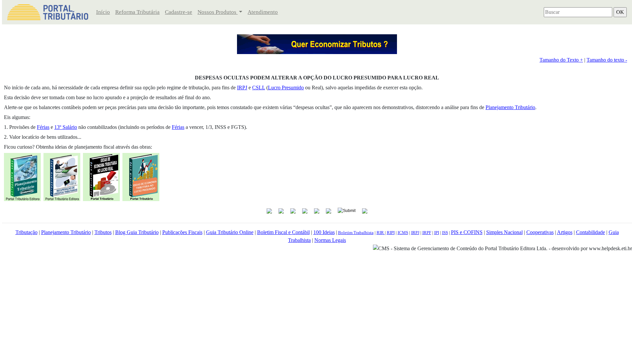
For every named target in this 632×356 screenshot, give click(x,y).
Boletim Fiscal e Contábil (283, 232)
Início (103, 12)
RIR (381, 232)
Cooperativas (540, 232)
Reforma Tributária (137, 12)
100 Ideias (324, 232)
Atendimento (263, 12)
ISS (445, 232)
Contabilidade (590, 232)
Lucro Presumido (286, 87)
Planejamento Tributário (510, 107)
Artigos (564, 232)
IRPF (426, 232)
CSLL (258, 87)
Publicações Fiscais (182, 232)
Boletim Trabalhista (356, 232)
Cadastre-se (178, 12)
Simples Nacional (504, 232)
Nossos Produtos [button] (218, 12)
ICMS (403, 232)
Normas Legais (330, 240)
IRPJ (242, 87)
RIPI (391, 232)
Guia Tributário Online (229, 232)
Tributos (103, 232)
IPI (436, 232)
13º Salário (65, 127)
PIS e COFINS (467, 232)
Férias (43, 127)
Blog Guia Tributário (137, 232)
